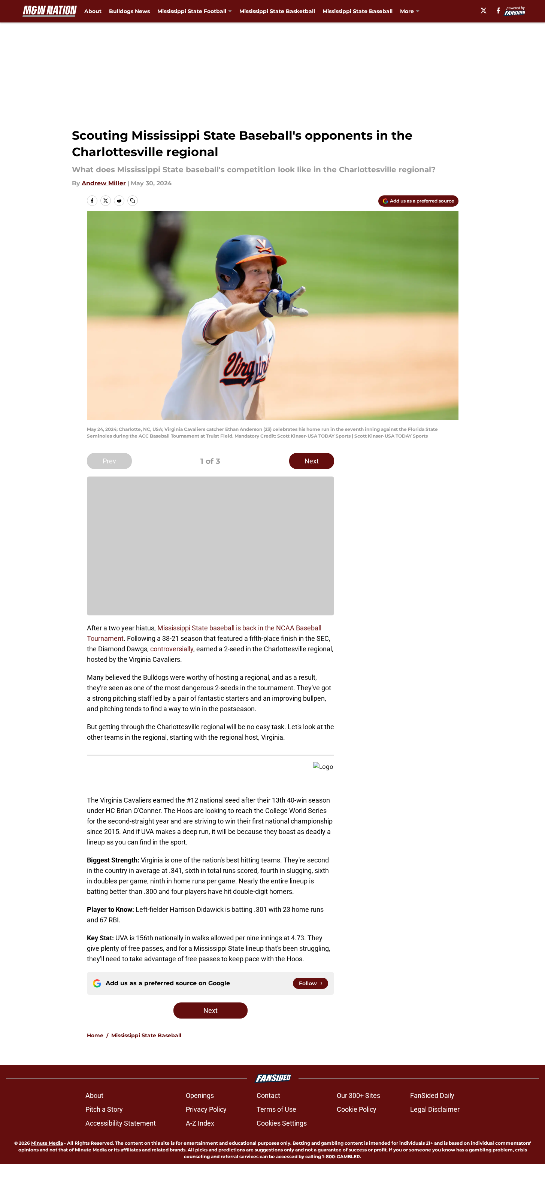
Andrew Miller (104, 183)
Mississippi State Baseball (358, 11)
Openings (200, 1095)
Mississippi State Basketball (277, 11)
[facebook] (498, 10)
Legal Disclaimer (435, 1109)
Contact (268, 1095)
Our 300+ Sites (358, 1095)
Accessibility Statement (120, 1123)
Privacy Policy (206, 1109)
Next (312, 461)
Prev (109, 461)
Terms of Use (276, 1109)
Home (95, 1035)
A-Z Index (200, 1123)
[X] (484, 10)
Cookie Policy (356, 1109)
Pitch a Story (104, 1109)
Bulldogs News (129, 11)
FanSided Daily (432, 1095)
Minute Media (47, 1143)
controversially (171, 649)
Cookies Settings (282, 1123)
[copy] (132, 200)
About (93, 11)
